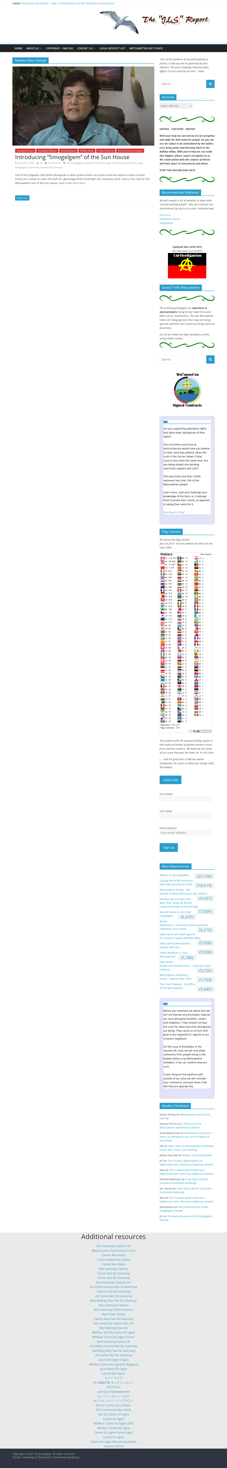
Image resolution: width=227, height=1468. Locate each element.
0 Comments (54, 162)
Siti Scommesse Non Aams (113, 1410)
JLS (41, 162)
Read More (79, 183)
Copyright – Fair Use (59, 48)
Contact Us (85, 48)
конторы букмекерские (113, 1392)
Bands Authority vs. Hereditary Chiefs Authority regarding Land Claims (184, 925)
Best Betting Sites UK (114, 1328)
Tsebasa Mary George (51, 167)
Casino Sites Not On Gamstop (113, 1319)
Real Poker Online (113, 1314)
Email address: (168, 828)
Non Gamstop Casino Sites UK (113, 1323)
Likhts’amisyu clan (120, 162)
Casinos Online (113, 1446)
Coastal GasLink (106, 150)
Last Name (166, 811)
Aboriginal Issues (25, 150)
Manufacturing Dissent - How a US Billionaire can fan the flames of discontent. (68, 3)
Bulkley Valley (87, 150)
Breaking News (68, 150)
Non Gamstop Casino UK (113, 1342)
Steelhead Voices (170, 219)
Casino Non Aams (113, 1255)
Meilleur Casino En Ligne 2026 (113, 1423)
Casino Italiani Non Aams (113, 1260)
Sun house (33, 167)
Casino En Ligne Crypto (113, 1360)
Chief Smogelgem (75, 162)
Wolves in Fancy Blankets (174, 875)
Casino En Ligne (113, 1419)
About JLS (32, 48)
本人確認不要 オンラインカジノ (113, 1382)
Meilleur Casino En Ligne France (113, 1337)
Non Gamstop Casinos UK (113, 1246)
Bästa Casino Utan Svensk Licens (113, 1251)
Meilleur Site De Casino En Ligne (113, 1332)
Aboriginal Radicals (47, 150)
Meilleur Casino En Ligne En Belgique (113, 1364)
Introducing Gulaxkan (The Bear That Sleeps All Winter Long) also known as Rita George (179, 902)
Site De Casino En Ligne (113, 1414)
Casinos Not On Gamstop (114, 1291)
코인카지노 (113, 1387)
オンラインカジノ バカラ (113, 1396)
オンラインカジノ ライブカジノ (113, 1401)
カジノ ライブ (113, 1378)
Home (18, 48)
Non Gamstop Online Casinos (113, 1310)
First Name (166, 794)
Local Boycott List (112, 48)
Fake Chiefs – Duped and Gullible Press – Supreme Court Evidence (185, 965)
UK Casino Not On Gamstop (113, 1296)
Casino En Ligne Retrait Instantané (113, 1442)
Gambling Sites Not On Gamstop (113, 1351)
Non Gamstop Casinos (114, 1269)
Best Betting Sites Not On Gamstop (113, 1300)
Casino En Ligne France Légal (113, 1432)
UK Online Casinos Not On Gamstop (113, 1287)
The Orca (165, 215)
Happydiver (166, 223)
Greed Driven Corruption (130, 150)
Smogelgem (21, 167)
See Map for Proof (174, 512)
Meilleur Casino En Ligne (113, 1428)
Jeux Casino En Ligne (113, 1369)
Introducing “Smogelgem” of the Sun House (72, 157)
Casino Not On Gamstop (113, 1273)
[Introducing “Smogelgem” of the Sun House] (83, 69)
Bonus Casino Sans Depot (113, 1405)
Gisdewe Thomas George (97, 162)
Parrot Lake (136, 162)
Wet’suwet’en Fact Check (146, 48)
